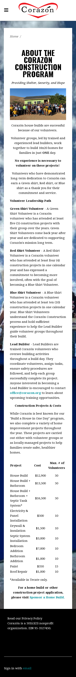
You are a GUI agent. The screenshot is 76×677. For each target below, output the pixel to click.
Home (14, 36)
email (27, 668)
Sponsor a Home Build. (47, 597)
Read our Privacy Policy (24, 618)
